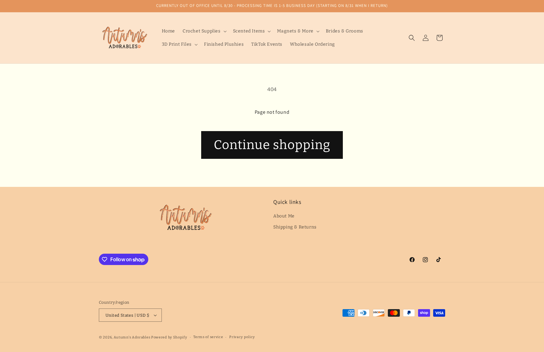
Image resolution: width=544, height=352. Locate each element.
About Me (284, 216)
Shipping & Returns (295, 227)
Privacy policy (242, 337)
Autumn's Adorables (132, 337)
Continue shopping (272, 145)
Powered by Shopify (169, 337)
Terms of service (208, 337)
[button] (204, 31)
